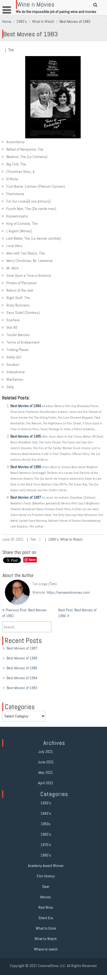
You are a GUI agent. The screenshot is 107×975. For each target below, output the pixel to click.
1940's (46, 813)
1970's (46, 844)
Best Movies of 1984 (25, 405)
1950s (45, 823)
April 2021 (45, 782)
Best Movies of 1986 (25, 466)
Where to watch (46, 949)
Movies (45, 896)
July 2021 (45, 751)
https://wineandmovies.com (68, 592)
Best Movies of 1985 (25, 436)
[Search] (95, 4)
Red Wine (45, 907)
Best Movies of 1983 (22, 687)
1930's (46, 802)
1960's (46, 834)
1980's (21, 21)
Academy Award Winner (46, 865)
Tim (11, 50)
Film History (46, 876)
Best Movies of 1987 (25, 497)
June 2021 (46, 761)
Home (6, 21)
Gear (45, 886)
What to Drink (46, 928)
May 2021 (45, 772)
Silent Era (45, 917)
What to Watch (43, 21)
